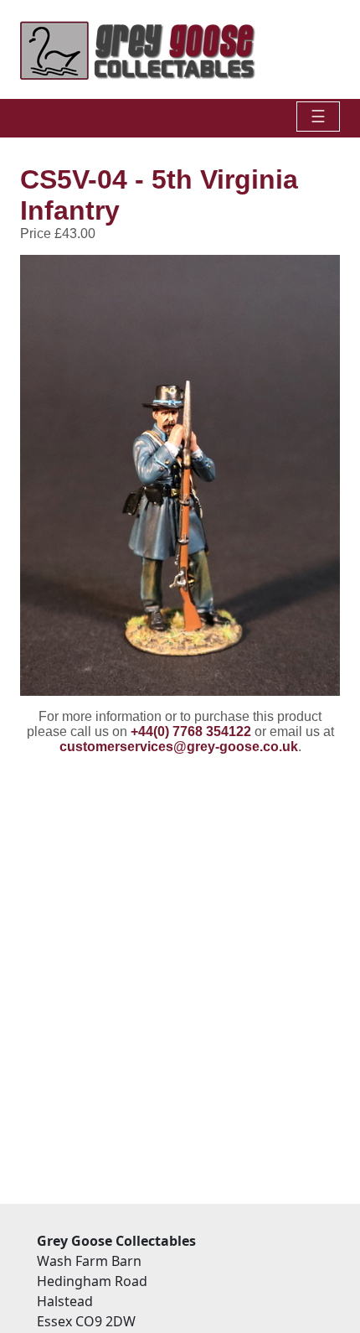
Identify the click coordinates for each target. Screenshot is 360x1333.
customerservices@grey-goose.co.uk (178, 746)
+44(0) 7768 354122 (191, 731)
